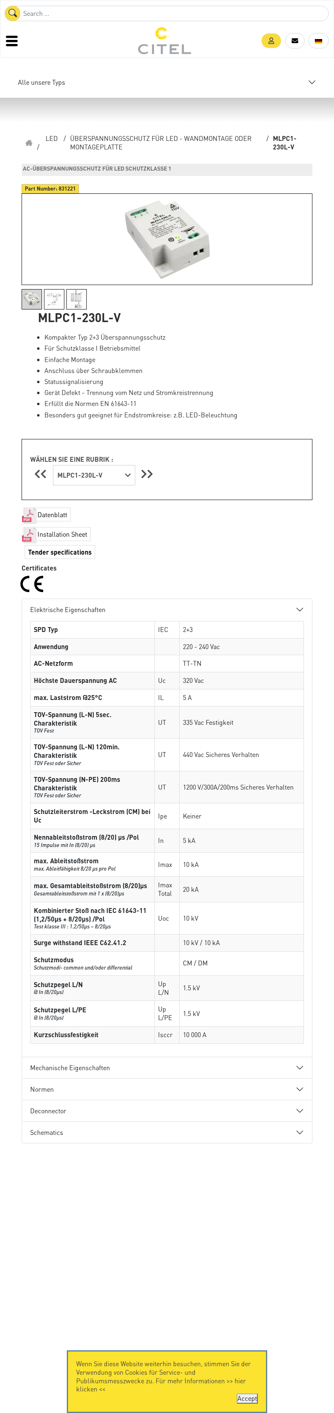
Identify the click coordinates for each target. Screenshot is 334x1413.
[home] (29, 143)
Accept (247, 1398)
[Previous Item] (41, 473)
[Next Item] (147, 473)
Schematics (46, 1132)
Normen (42, 1089)
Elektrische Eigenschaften (67, 609)
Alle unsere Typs (41, 82)
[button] (271, 40)
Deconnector (48, 1110)
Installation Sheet (62, 534)
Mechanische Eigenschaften (70, 1067)
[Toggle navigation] (12, 41)
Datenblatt (52, 514)
